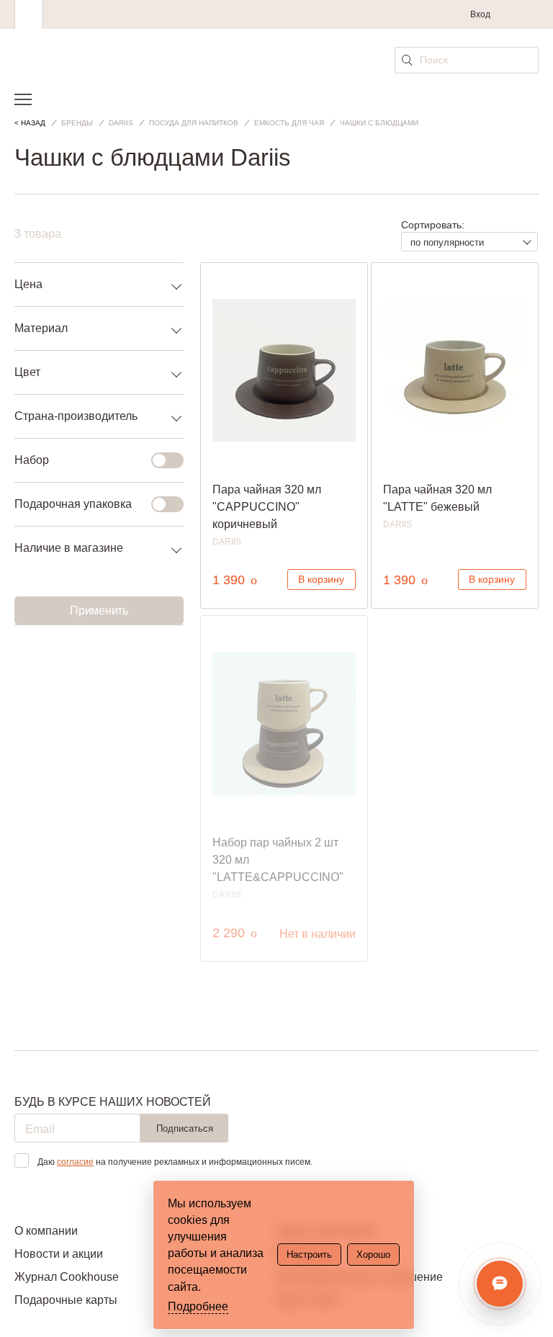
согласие (75, 1162)
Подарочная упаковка (73, 504)
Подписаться (184, 1128)
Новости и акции (58, 1254)
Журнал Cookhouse (66, 1277)
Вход (480, 14)
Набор (31, 460)
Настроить (309, 1254)
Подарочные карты (65, 1300)
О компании (46, 1231)
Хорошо (373, 1254)
